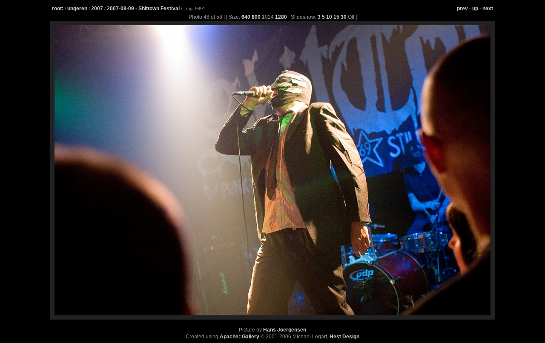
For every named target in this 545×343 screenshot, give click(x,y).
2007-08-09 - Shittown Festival (144, 8)
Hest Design (344, 337)
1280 (281, 17)
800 (256, 17)
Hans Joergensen (284, 330)
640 (245, 17)
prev (462, 8)
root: (57, 8)
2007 (97, 8)
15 (336, 17)
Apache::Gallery (239, 337)
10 (329, 17)
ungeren (77, 8)
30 (344, 17)
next (487, 8)
